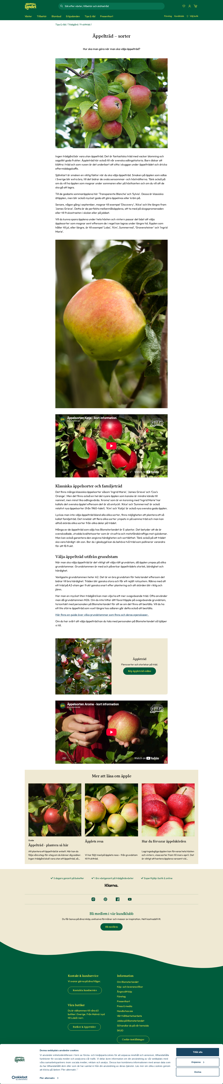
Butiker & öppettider (84, 1027)
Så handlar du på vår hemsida (133, 1025)
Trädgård (73, 24)
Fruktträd (85, 24)
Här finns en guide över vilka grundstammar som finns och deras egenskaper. (102, 614)
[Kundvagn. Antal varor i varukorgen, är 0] (195, 6)
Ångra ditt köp (124, 991)
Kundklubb (179, 16)
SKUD (120, 1030)
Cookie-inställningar (133, 1039)
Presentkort (123, 1001)
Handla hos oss (125, 1011)
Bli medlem (111, 927)
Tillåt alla (197, 1052)
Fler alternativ (47, 1078)
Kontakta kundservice (85, 990)
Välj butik (194, 16)
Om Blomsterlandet (128, 981)
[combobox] (114, 6)
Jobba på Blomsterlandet (130, 1020)
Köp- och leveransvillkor (130, 986)
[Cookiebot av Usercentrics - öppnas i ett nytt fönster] (19, 1078)
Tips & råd (60, 24)
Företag (168, 16)
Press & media (124, 1006)
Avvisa (197, 1072)
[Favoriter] (184, 6)
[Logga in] (190, 6)
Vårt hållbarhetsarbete (129, 1015)
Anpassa (196, 1062)
